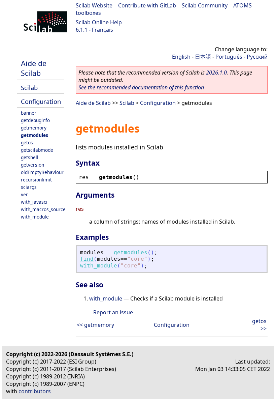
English (181, 56)
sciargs (29, 187)
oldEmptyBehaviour (42, 172)
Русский (257, 56)
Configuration (41, 101)
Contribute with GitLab (147, 5)
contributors (35, 391)
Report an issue (113, 312)
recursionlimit (36, 179)
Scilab (29, 87)
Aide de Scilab (33, 68)
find (87, 259)
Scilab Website (94, 5)
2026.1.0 (216, 72)
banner (28, 113)
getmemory (33, 127)
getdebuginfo (35, 120)
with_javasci (34, 202)
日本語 (203, 56)
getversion (32, 165)
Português (228, 56)
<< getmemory (95, 324)
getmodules (34, 135)
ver (24, 194)
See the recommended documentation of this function (141, 87)
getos (27, 142)
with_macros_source (43, 209)
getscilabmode (37, 150)
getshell (29, 157)
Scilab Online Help (99, 22)
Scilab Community (205, 5)
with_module (35, 216)
